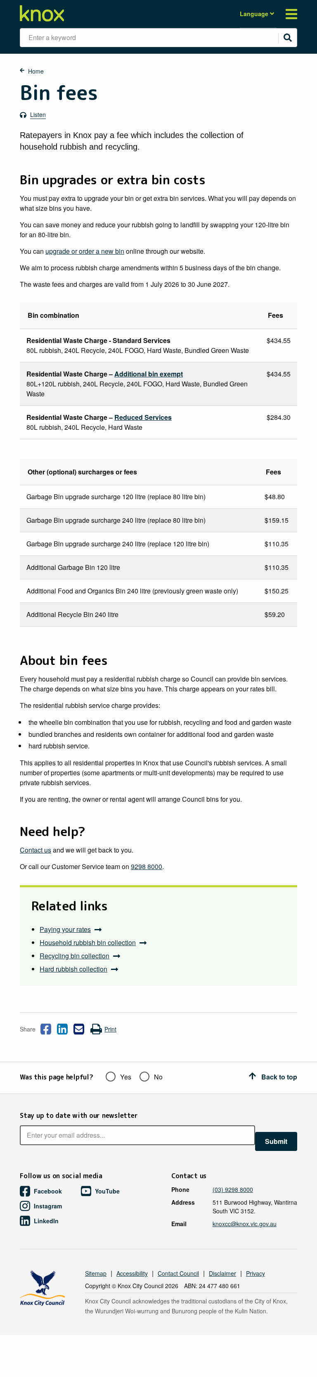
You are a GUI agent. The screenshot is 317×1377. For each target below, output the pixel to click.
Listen (38, 114)
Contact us (35, 850)
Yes (125, 1077)
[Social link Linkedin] (62, 1029)
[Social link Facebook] (45, 1029)
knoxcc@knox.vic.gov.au (245, 1224)
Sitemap (95, 1273)
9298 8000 (146, 866)
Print (110, 1029)
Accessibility (132, 1273)
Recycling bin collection (74, 955)
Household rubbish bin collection (88, 942)
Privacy (255, 1273)
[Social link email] (78, 1029)
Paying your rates (65, 929)
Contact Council (178, 1273)
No (158, 1077)
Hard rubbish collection (73, 969)
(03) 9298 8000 (233, 1189)
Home (36, 71)
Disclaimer (222, 1273)
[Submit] (287, 37)
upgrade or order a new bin (84, 251)
